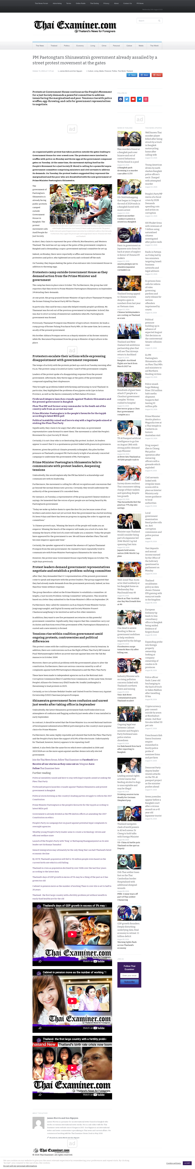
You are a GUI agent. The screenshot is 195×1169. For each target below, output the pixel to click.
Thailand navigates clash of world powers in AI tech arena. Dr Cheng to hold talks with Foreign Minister (128, 830)
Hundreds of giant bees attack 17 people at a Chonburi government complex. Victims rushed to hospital (129, 396)
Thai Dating (94, 3)
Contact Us (127, 3)
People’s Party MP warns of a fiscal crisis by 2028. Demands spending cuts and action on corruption (153, 203)
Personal (116, 45)
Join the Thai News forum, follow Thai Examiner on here (65, 760)
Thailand (54, 45)
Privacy (106, 3)
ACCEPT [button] (187, 1163)
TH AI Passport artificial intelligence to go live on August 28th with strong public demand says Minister (129, 444)
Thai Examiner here (46, 768)
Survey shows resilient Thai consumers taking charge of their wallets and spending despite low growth (128, 489)
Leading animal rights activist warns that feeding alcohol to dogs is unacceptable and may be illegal (128, 782)
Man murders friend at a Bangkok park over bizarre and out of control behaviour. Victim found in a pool (128, 155)
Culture (129, 45)
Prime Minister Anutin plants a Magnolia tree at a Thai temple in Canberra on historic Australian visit (153, 426)
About (116, 3)
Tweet (133, 75)
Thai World (154, 45)
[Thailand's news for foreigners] (75, 27)
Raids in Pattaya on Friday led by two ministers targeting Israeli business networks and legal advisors (153, 261)
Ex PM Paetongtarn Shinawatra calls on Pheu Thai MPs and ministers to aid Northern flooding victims (153, 364)
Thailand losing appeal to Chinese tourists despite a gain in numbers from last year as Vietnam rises (129, 300)
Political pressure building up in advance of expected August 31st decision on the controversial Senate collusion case (153, 332)
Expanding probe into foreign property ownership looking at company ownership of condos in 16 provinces (153, 655)
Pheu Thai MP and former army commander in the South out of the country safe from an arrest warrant (69, 407)
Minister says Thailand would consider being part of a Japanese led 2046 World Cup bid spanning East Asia (128, 538)
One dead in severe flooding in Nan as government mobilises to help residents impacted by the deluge (129, 634)
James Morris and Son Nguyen (71, 71)
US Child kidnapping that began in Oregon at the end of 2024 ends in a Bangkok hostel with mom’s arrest (129, 203)
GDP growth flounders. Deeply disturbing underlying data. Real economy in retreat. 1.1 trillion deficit (128, 930)
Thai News (40, 45)
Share (146, 75)
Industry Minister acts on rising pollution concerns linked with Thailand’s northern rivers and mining (128, 682)
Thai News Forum (41, 3)
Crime (104, 45)
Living (92, 45)
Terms (68, 3)
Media (141, 45)
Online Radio (80, 3)
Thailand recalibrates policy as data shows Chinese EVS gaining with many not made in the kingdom (153, 590)
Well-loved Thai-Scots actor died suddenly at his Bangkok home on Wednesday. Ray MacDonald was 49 (128, 586)
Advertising (57, 3)
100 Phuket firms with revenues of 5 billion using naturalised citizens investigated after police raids (153, 232)
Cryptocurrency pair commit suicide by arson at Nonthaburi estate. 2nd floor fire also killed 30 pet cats (153, 716)
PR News (140, 3)
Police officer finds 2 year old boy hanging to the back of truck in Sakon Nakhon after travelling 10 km (153, 687)
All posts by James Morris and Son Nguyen (64, 1138)
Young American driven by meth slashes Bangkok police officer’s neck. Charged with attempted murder (153, 174)
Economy (80, 45)
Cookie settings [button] (173, 1163)
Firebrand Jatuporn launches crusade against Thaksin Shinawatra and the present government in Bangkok (71, 400)
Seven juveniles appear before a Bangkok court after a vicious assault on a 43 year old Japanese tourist (153, 806)
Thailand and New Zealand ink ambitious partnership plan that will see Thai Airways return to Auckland (128, 348)
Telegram (63, 764)
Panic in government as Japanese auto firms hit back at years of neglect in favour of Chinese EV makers (129, 251)
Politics (67, 45)
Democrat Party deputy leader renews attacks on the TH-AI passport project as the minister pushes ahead (153, 777)
